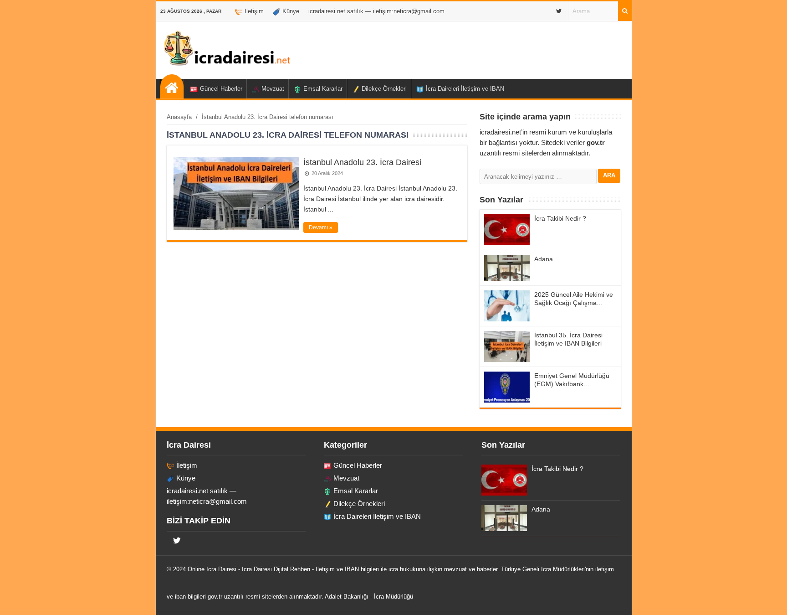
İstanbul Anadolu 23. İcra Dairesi (362, 162)
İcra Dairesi (221, 569)
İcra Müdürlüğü (393, 596)
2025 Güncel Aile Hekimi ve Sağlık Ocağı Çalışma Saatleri (573, 303)
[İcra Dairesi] (227, 64)
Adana (543, 259)
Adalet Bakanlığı (346, 596)
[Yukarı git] (768, 599)
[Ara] (625, 11)
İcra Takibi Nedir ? (560, 218)
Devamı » (320, 227)
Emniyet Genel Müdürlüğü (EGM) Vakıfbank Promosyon (571, 384)
